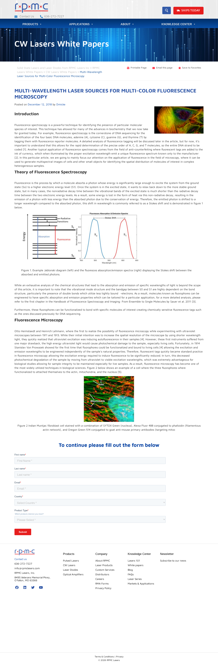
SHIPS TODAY (190, 10)
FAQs (131, 574)
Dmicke (60, 104)
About (125, 24)
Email (164, 67)
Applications (79, 24)
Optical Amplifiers (73, 574)
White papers (135, 565)
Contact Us (26, 16)
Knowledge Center (176, 24)
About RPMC (102, 560)
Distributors (102, 574)
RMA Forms (102, 583)
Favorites (191, 67)
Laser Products (104, 565)
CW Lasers (69, 565)
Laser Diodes (70, 569)
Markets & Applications (141, 583)
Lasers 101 (134, 560)
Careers (99, 578)
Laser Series (135, 578)
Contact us (20, 559)
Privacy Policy (103, 588)
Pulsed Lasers (71, 560)
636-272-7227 (54, 16)
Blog (130, 569)
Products (30, 24)
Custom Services (104, 569)
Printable (139, 67)
